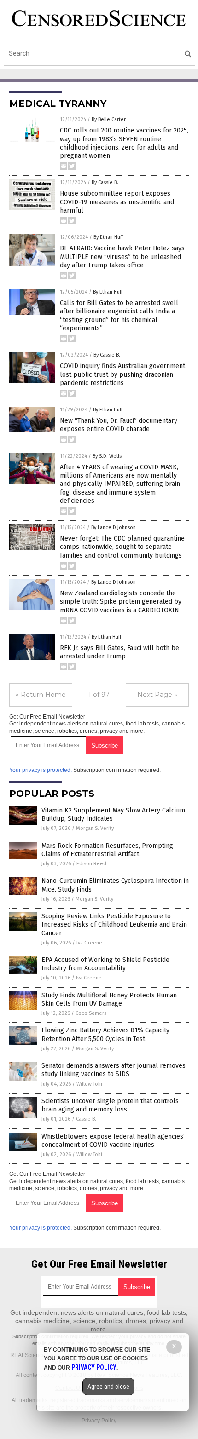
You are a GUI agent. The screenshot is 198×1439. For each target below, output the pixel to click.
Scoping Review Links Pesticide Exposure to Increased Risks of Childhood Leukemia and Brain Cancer (114, 924)
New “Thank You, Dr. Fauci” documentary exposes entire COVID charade (118, 425)
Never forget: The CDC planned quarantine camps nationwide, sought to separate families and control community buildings (122, 547)
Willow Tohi (89, 1084)
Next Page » (157, 695)
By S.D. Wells (107, 456)
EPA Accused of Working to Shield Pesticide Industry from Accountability (105, 964)
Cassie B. (86, 1119)
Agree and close (108, 1386)
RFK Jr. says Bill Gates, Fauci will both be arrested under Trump (119, 652)
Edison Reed (91, 864)
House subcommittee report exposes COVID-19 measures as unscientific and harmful (117, 202)
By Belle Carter (109, 119)
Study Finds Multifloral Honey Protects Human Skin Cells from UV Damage (109, 999)
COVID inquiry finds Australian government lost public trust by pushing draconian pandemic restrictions (122, 374)
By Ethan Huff (108, 237)
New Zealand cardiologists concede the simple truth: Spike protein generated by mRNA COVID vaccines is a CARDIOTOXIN (120, 601)
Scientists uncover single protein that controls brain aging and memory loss (110, 1105)
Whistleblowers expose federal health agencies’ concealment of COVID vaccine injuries (113, 1141)
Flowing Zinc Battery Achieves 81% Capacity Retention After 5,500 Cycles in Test (105, 1034)
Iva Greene (89, 943)
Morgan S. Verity (95, 828)
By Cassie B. (105, 182)
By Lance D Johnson (113, 527)
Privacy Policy (99, 1420)
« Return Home (41, 695)
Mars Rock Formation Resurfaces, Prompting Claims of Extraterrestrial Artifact (107, 850)
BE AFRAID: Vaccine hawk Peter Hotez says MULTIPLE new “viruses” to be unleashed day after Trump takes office (122, 256)
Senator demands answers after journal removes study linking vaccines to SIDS (113, 1070)
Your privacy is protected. (40, 770)
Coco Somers (91, 1013)
